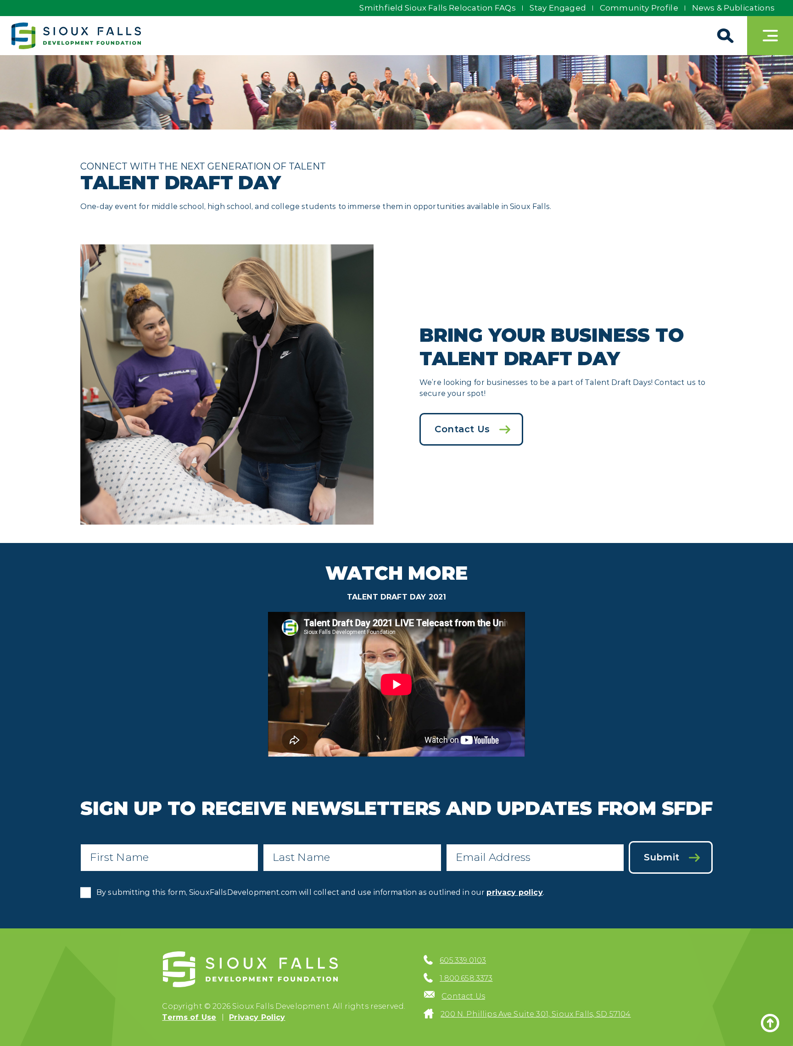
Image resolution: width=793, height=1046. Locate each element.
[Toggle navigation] (770, 35)
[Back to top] (770, 1023)
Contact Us (462, 429)
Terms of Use (189, 1017)
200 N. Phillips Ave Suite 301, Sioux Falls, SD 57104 (536, 1014)
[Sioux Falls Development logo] (76, 36)
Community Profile (639, 7)
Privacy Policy (257, 1017)
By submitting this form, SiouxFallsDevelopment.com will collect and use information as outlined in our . (320, 892)
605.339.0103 (463, 960)
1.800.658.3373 (466, 978)
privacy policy (514, 892)
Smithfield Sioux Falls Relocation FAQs (437, 7)
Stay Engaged (558, 7)
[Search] (724, 35)
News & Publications (733, 7)
